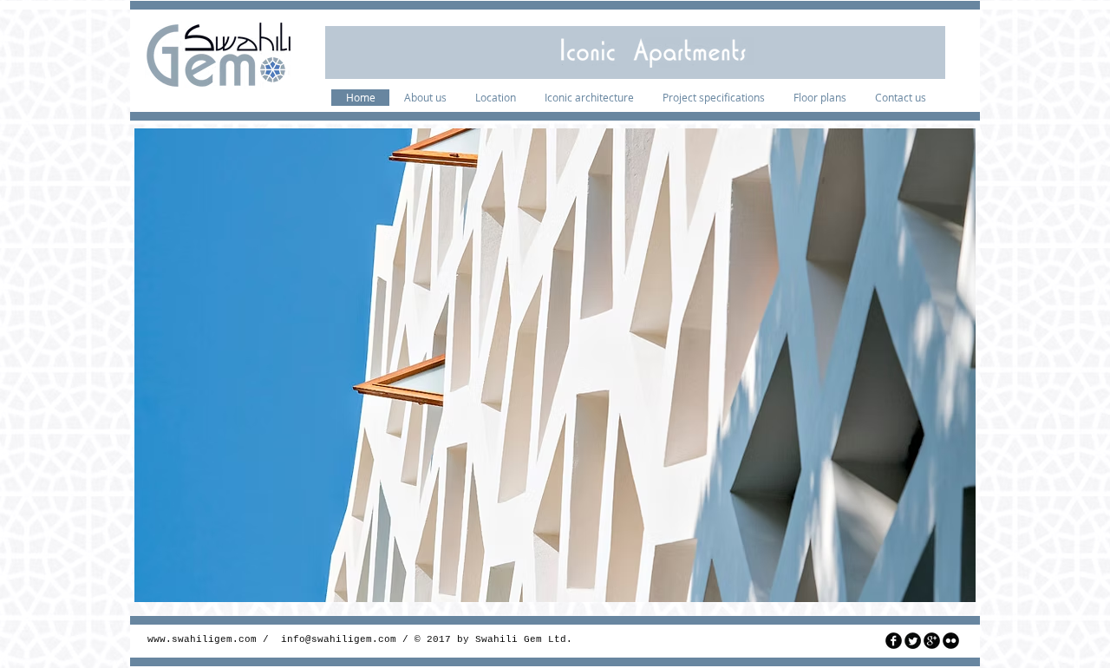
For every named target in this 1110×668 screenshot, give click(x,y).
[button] (555, 365)
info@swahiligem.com (338, 639)
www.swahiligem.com (202, 639)
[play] (949, 576)
